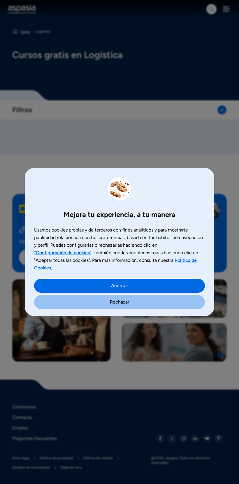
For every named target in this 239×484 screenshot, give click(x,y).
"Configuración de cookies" (63, 252)
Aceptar (119, 285)
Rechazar (119, 302)
